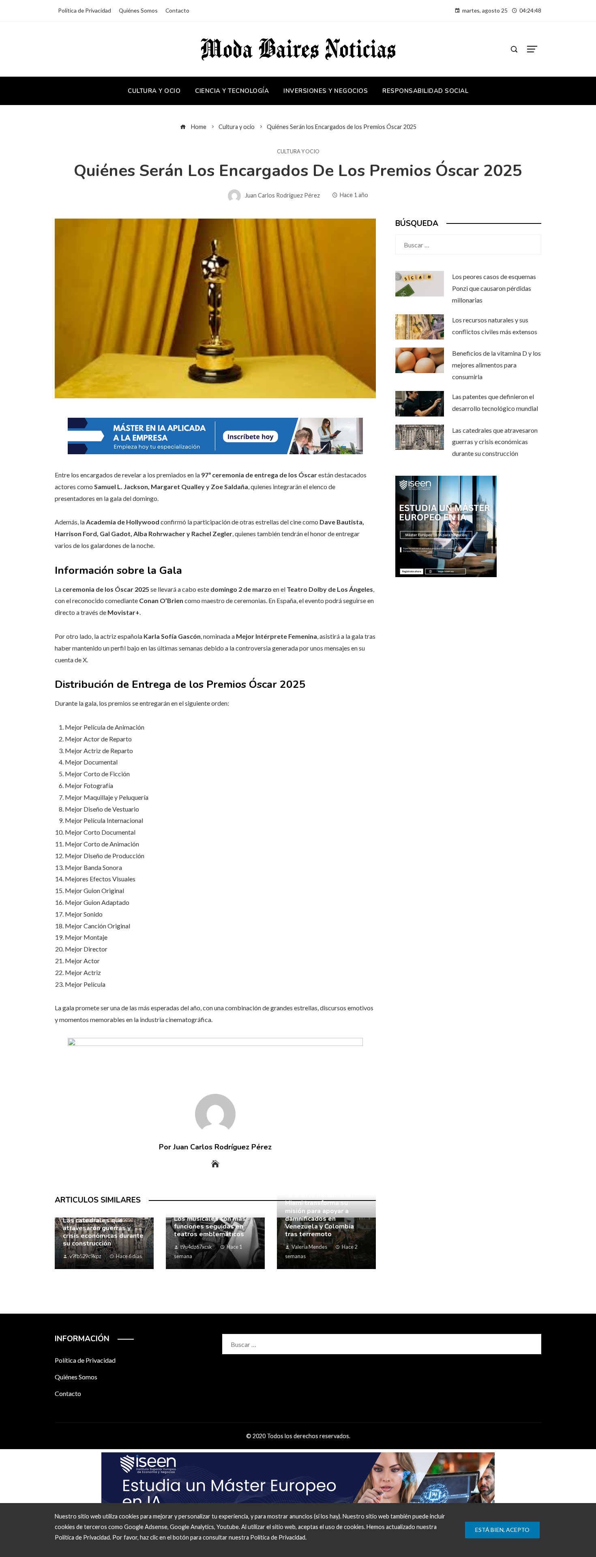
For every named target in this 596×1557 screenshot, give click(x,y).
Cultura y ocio (298, 151)
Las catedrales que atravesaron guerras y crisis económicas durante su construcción (103, 1232)
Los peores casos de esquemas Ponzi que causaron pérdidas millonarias (494, 288)
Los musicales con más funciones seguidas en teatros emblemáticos (210, 1226)
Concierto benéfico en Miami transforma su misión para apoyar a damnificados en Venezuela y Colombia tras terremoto (319, 1215)
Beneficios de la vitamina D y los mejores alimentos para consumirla (496, 364)
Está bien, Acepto (502, 1529)
